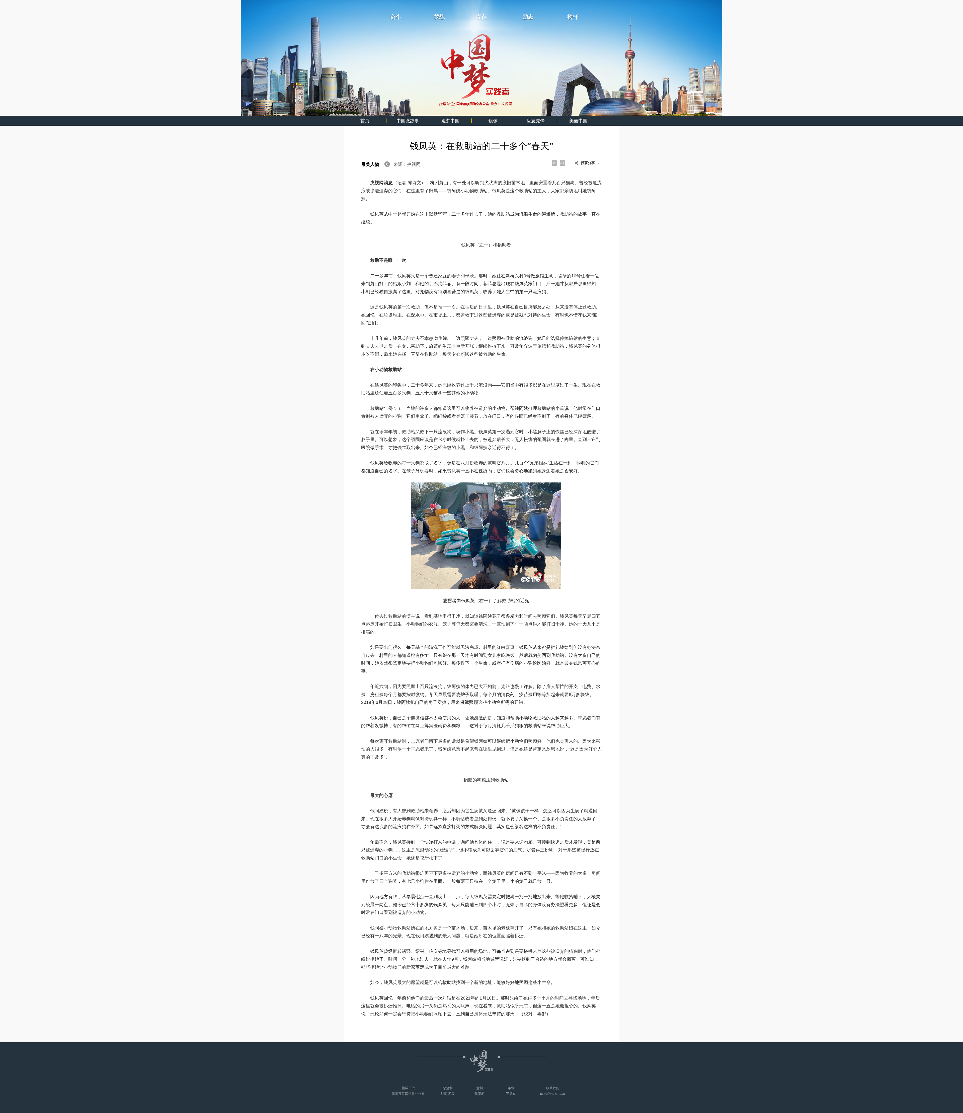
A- (554, 163)
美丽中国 (578, 120)
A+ (562, 163)
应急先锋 (536, 120)
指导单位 (408, 1091)
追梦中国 (450, 120)
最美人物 (370, 164)
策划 (511, 1091)
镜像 (493, 120)
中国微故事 (407, 120)
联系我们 (552, 1090)
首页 (364, 120)
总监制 (448, 1091)
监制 (479, 1091)
